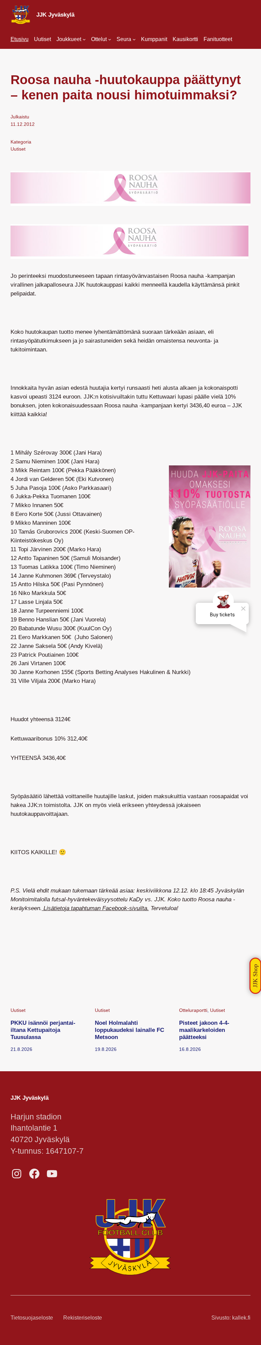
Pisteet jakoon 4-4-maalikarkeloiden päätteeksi (204, 1029)
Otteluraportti (193, 1010)
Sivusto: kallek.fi (230, 1318)
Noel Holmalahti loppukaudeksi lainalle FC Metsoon (129, 1029)
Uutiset (18, 149)
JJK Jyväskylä (55, 14)
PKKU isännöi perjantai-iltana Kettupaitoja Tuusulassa (43, 1029)
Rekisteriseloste (82, 1318)
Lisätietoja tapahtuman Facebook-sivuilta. (95, 908)
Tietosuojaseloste (32, 1318)
